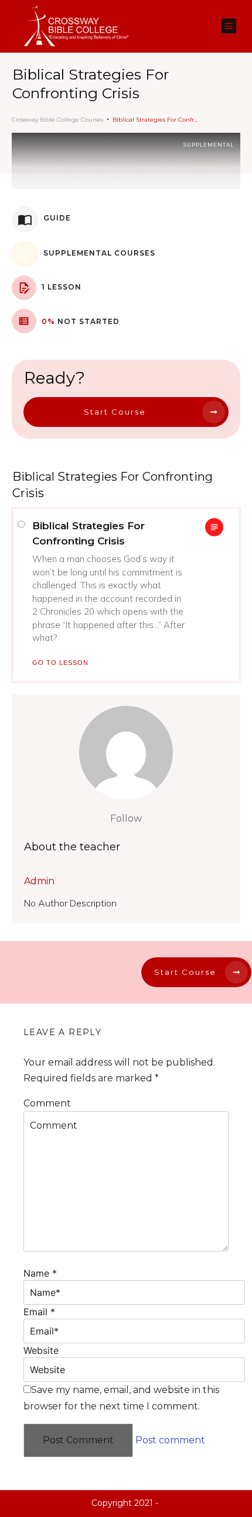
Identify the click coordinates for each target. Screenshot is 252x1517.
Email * (39, 1312)
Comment (47, 1103)
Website (41, 1350)
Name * (40, 1273)
